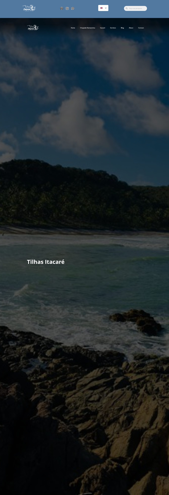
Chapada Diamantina (87, 28)
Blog (122, 28)
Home (73, 28)
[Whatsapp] (72, 8)
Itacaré (102, 28)
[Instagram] (67, 8)
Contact (141, 28)
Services (113, 28)
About (131, 28)
